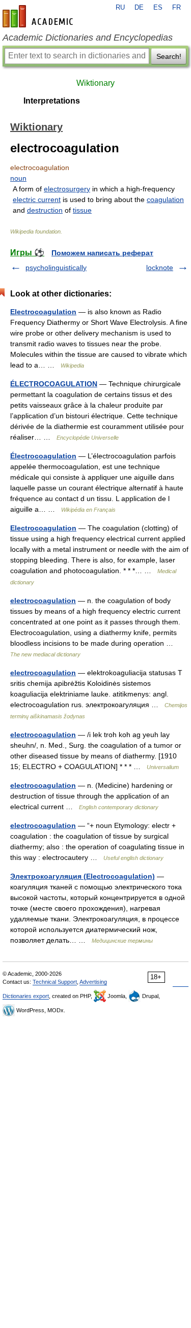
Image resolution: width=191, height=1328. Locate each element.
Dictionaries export (26, 996)
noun (18, 178)
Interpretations (51, 100)
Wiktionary (95, 83)
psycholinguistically (56, 267)
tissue (82, 210)
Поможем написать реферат (102, 253)
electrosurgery (67, 189)
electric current (37, 199)
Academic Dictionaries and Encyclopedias (88, 37)
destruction (45, 210)
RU (120, 7)
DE (139, 7)
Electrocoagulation (43, 312)
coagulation (165, 199)
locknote (159, 267)
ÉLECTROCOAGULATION (53, 384)
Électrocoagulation (43, 456)
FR (176, 7)
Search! (168, 56)
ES (157, 7)
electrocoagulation (43, 600)
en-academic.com (39, 16)
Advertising (93, 982)
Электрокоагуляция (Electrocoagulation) (82, 876)
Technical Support (55, 982)
